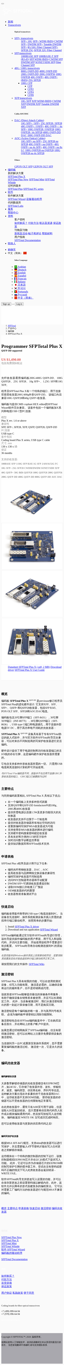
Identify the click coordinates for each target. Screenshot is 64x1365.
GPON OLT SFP (23, 166)
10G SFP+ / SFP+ (30, 123)
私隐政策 (17, 1292)
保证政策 (6, 1286)
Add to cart (7, 369)
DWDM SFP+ (35, 44)
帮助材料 (47, 233)
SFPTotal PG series (33, 189)
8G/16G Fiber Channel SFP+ (43, 47)
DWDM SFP (28, 62)
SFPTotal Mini (36, 179)
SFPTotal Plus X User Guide (30, 670)
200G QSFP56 (47, 74)
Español (21, 275)
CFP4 (31, 92)
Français (21, 278)
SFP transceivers (23, 53)
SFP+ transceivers (23, 38)
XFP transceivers (23, 98)
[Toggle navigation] (2, 3)
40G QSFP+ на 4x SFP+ (40, 146)
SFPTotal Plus (15, 189)
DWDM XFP (33, 104)
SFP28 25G (27, 50)
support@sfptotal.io (10, 1319)
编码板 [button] (12, 169)
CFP (30, 86)
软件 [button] (10, 192)
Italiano (21, 281)
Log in (19, 304)
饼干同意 (29, 1292)
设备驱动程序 (34, 199)
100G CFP (26, 83)
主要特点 (12, 1208)
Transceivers (14, 25)
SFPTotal (12, 326)
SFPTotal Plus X (16, 176)
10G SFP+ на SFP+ (31, 141)
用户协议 (6, 1292)
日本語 (21, 284)
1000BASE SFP (29, 56)
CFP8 (31, 95)
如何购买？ (21, 223)
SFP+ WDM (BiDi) (43, 41)
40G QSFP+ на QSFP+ (41, 144)
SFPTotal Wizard (17, 199)
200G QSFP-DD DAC (39, 135)
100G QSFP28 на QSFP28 (39, 150)
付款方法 (33, 223)
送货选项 (6, 1282)
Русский (22, 294)
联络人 (12, 243)
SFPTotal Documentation (27, 240)
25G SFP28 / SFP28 (51, 123)
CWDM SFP (56, 59)
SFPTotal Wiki (36, 964)
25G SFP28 (34, 80)
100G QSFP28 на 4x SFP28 (40, 152)
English (21, 272)
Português (22, 291)
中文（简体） (25, 297)
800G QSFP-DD (30, 71)
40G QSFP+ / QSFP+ (32, 126)
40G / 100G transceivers (27, 68)
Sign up (6, 304)
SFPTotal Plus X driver (27, 926)
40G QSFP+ (37, 77)
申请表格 (23, 1208)
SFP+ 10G (26, 41)
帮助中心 (13, 212)
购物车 (12, 249)
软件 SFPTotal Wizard (13, 1249)
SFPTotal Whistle (10, 1246)
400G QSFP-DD (48, 71)
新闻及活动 (21, 233)
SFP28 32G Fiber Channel (48, 50)
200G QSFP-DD (30, 74)
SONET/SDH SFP (45, 62)
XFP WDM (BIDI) (42, 101)
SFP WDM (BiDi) (39, 59)
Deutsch (21, 269)
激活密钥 (46, 1208)
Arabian (21, 266)
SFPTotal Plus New (18, 179)
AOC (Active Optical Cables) (29, 138)
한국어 (21, 288)
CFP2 (31, 89)
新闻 (10, 21)
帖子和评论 (34, 233)
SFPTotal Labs (15, 205)
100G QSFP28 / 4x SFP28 (41, 131)
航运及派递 (46, 223)
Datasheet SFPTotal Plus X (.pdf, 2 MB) (29, 667)
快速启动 (35, 1208)
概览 (4, 1208)
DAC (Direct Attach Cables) (29, 120)
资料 (10, 216)
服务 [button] (10, 209)
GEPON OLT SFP (43, 166)
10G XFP (26, 101)
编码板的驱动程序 (11, 1253)
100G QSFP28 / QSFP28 (41, 129)
